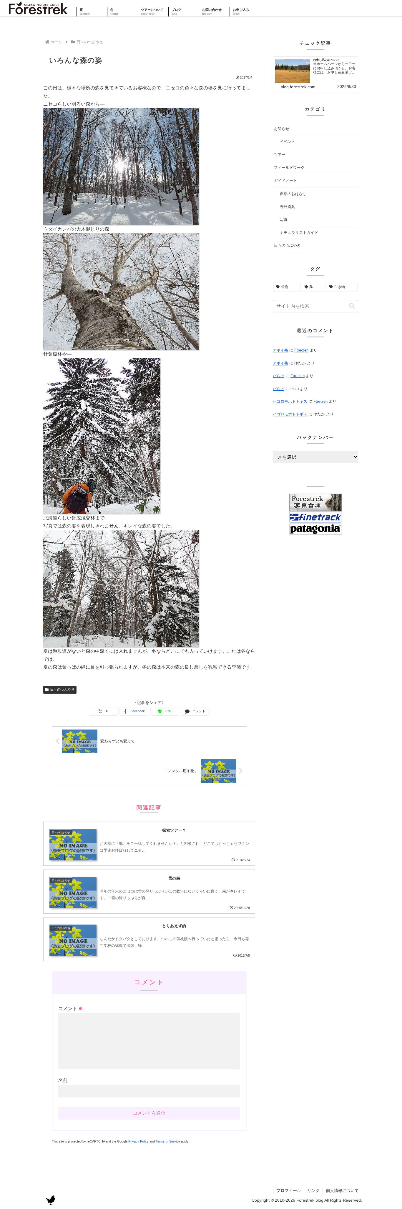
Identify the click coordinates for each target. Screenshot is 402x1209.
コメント (70, 1008)
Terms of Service (168, 1141)
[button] (352, 306)
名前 (63, 1080)
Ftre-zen (301, 350)
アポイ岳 (280, 350)
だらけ (278, 376)
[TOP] (38, 11)
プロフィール (288, 1190)
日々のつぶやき (62, 689)
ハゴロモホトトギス (290, 401)
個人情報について (342, 1190)
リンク (313, 1190)
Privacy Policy (138, 1141)
